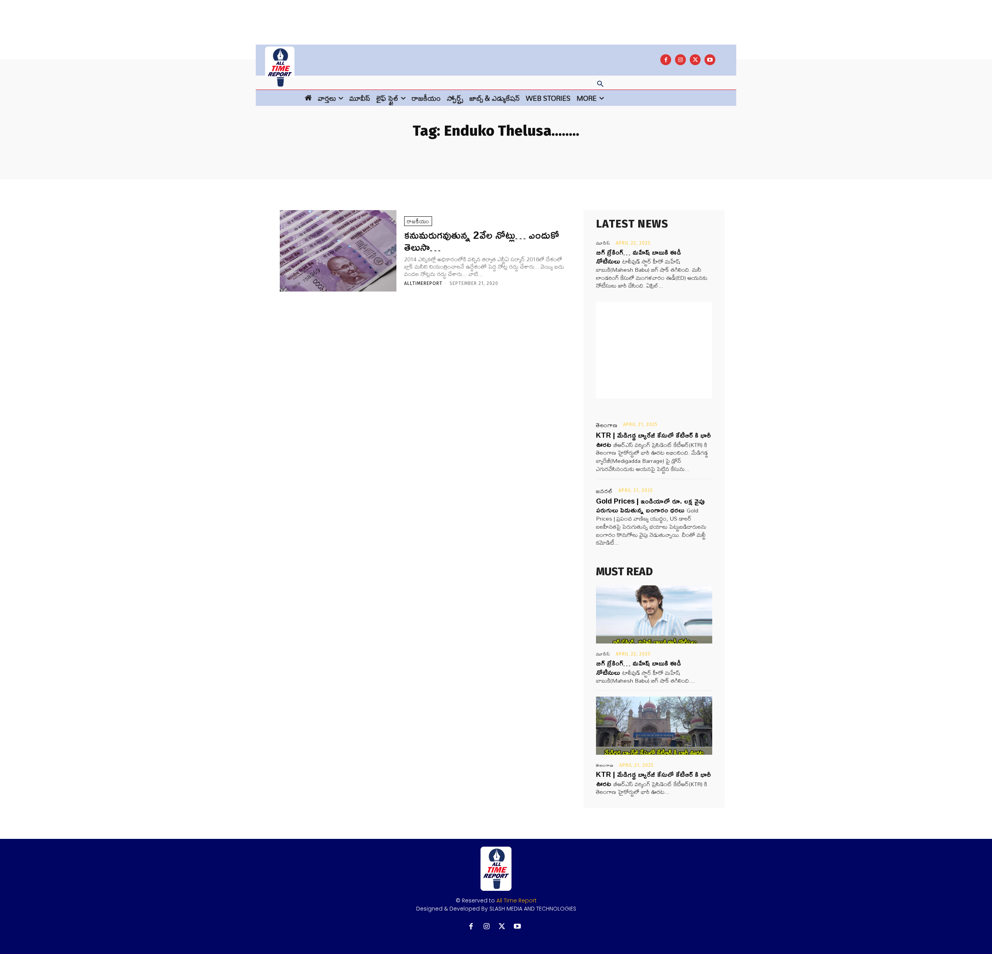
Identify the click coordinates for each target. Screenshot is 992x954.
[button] (600, 84)
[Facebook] (665, 59)
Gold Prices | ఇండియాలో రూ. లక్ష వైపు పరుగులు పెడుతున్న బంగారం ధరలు (650, 505)
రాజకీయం (418, 221)
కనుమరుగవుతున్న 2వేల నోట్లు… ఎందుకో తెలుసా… (481, 240)
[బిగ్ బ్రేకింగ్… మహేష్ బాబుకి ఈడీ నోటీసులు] (654, 614)
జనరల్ (604, 491)
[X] (695, 59)
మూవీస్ (603, 243)
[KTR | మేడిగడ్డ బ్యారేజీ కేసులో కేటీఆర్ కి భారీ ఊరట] (654, 726)
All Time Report (516, 900)
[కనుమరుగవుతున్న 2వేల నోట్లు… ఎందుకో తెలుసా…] (338, 251)
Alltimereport (423, 283)
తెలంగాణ (607, 425)
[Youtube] (709, 59)
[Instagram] (680, 59)
